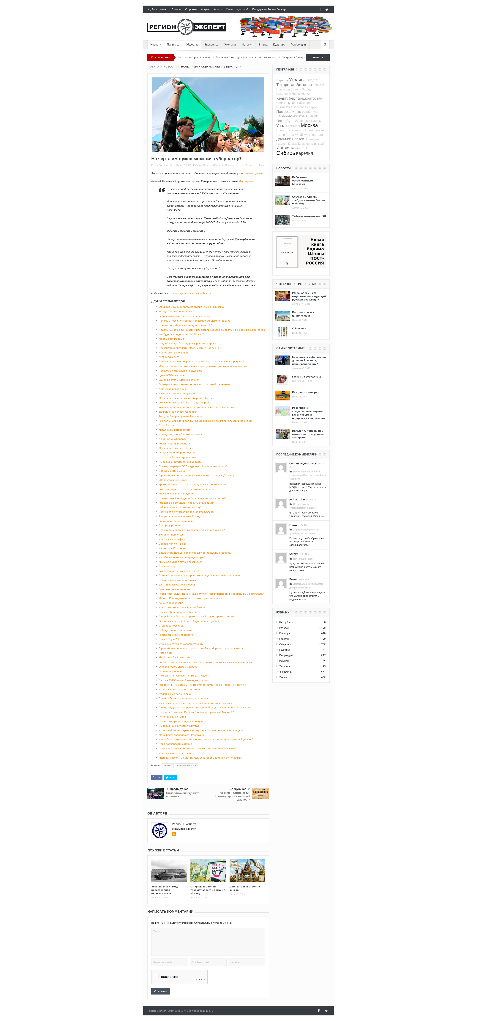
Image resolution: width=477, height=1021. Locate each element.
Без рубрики (286, 622)
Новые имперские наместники (177, 580)
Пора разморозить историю (175, 744)
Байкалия (304, 103)
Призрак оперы (168, 566)
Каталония (283, 94)
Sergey (293, 554)
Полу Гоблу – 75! (169, 639)
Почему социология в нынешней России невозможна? (192, 530)
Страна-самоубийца (171, 625)
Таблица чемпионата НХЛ (309, 216)
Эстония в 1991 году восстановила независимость (206, 57)
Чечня (280, 134)
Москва (168, 765)
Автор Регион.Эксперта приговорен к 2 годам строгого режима (197, 616)
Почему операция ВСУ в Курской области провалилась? (193, 466)
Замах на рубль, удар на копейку (179, 379)
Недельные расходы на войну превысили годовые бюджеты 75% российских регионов (212, 329)
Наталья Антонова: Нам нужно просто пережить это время (308, 434)
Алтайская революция (172, 389)
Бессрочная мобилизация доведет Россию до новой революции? (309, 360)
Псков (280, 130)
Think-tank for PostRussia (174, 657)
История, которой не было (175, 753)
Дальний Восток (290, 138)
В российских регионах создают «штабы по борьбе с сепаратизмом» (201, 648)
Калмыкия (293, 126)
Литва (290, 135)
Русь (314, 112)
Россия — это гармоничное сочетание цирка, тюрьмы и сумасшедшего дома (206, 662)
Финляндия (302, 121)
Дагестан (318, 135)
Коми (295, 148)
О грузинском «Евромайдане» (177, 452)
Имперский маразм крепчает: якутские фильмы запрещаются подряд (201, 730)
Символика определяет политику (182, 794)
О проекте (191, 9)
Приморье (312, 139)
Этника (262, 44)
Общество (191, 44)
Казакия (281, 144)
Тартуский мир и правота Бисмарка (180, 416)
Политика (173, 44)
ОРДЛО (312, 80)
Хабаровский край (186, 765)
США (304, 148)
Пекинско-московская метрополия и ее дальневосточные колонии (199, 575)
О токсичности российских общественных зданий (189, 621)
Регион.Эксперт (159, 165)
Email (262, 165)
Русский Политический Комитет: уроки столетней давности (232, 796)
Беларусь (311, 107)
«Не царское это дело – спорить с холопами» (186, 502)
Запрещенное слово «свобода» (178, 411)
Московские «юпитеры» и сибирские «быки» (185, 398)
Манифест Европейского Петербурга (181, 735)
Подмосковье (314, 130)
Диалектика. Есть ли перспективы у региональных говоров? (195, 552)
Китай (299, 135)
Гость (293, 525)
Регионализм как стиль (173, 716)
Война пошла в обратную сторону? (180, 507)
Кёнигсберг (286, 98)
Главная (176, 9)
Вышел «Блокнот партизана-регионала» (183, 698)
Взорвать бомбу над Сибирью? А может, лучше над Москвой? (196, 712)
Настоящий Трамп (303, 558)
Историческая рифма (172, 539)
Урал (280, 125)
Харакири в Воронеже (172, 548)
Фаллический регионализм (175, 694)
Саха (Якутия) (286, 103)
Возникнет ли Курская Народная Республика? (186, 511)
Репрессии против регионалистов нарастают (186, 316)
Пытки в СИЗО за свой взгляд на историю (184, 680)
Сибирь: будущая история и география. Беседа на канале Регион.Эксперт (204, 707)
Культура (279, 44)
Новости (155, 44)
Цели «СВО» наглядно (172, 375)
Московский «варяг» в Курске (176, 448)
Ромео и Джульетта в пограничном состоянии (186, 489)
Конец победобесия (171, 603)
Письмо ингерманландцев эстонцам (181, 721)
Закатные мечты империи (174, 589)
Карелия (304, 153)
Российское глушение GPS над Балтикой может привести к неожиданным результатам (211, 593)
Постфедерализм (169, 525)
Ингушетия (284, 107)
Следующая (238, 789)
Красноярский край (311, 144)
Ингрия (283, 148)
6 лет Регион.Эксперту (172, 439)
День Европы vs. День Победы (177, 584)
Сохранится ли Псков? (172, 543)
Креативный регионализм (174, 429)
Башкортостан (310, 98)
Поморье (284, 111)
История (247, 44)
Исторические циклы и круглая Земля (182, 607)
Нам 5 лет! (165, 652)
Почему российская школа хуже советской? (185, 325)
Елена (293, 579)
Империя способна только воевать (180, 461)
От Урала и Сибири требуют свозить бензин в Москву (275, 57)
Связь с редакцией (237, 9)
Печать (249, 165)
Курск (307, 135)
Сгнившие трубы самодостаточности (181, 644)
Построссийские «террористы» (177, 457)
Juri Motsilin (297, 499)
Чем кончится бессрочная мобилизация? (184, 675)
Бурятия (282, 80)
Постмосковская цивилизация (303, 313)
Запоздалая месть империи (176, 521)
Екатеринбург (294, 130)
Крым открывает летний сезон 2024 (180, 561)
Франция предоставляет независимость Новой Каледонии (194, 384)
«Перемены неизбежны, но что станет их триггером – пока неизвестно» (202, 684)
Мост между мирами (171, 338)
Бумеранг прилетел (171, 534)
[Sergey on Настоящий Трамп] (281, 557)
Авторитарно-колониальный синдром (181, 516)
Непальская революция (173, 352)
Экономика (211, 44)
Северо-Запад (300, 89)
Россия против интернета (174, 443)
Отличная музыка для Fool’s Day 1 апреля (184, 402)
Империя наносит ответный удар (179, 725)
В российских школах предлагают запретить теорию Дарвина (196, 475)
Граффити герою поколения (176, 634)
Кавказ (292, 144)
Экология (230, 44)
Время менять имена (172, 470)
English (205, 9)
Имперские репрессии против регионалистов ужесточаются (195, 703)
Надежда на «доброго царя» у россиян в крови (187, 343)
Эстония (304, 84)
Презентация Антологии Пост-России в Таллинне (189, 348)
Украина (297, 80)
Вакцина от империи (305, 392)
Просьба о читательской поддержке (180, 370)
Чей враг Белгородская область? (178, 612)
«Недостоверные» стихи (173, 480)
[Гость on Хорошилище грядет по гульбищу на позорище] (281, 528)
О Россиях (299, 328)
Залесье (298, 107)
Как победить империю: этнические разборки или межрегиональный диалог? (206, 739)
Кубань (316, 121)
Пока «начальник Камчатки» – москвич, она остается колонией (197, 748)
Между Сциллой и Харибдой (176, 311)
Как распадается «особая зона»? (179, 571)
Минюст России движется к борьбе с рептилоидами (190, 598)
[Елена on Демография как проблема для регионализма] (281, 583)
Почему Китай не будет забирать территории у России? (192, 498)
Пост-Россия (166, 425)
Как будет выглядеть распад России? (181, 334)
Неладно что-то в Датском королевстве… (184, 434)
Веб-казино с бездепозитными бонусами (303, 180)
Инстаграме (246, 181)
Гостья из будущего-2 (306, 376)
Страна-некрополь (170, 671)
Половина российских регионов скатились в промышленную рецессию (202, 361)
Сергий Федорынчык (303, 463)
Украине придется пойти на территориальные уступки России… (197, 407)
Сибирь (285, 152)
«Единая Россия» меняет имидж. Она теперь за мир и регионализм (200, 757)
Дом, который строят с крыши (245, 888)
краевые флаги (253, 173)
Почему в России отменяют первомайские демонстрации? (194, 320)
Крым (296, 111)
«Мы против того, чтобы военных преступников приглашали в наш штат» (203, 366)
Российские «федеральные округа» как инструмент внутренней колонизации (309, 413)
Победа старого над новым (175, 630)
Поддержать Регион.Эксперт (269, 9)
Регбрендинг (299, 44)
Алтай (306, 112)
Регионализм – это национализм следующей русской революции (309, 296)
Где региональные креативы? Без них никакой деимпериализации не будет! (205, 420)
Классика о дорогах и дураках (177, 393)
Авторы (217, 9)
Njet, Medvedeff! (169, 357)
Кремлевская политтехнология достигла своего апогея (192, 484)
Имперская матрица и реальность (179, 689)
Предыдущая (179, 789)
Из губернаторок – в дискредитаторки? (182, 557)
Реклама (284, 660)
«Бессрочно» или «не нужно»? (177, 493)
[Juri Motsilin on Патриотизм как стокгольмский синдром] (281, 503)
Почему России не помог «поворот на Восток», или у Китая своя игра (307, 475)
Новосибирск (301, 94)
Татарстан (286, 84)
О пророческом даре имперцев (178, 666)
